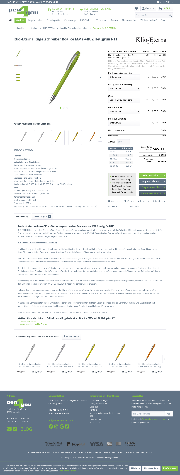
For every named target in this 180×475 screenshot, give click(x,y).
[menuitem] (154, 15)
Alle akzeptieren (151, 468)
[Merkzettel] (136, 8)
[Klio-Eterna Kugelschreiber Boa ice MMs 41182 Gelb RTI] (58, 137)
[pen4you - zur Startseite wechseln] (23, 11)
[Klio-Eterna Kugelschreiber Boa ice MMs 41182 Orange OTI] (92, 137)
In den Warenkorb (151, 175)
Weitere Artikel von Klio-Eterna (33, 324)
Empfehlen (160, 201)
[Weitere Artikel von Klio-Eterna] (151, 42)
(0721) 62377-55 (58, 410)
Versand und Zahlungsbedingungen (105, 413)
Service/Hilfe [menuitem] (165, 2)
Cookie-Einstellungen (99, 400)
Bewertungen (42, 216)
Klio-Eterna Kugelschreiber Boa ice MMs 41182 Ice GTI (30, 365)
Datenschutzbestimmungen (154, 419)
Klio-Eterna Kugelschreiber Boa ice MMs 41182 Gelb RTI (90, 365)
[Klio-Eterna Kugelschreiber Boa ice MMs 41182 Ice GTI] (23, 137)
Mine (110, 96)
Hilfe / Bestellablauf (99, 404)
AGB (92, 416)
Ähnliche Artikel (71, 336)
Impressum (95, 422)
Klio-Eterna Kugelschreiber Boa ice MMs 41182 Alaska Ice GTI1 (60, 365)
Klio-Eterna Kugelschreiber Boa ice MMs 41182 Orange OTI (150, 365)
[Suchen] (170, 15)
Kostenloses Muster (151, 193)
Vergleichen (116, 201)
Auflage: (112, 142)
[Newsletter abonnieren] (169, 413)
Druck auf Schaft (116, 107)
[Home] (10, 20)
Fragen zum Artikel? (29, 322)
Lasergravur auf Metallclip (120, 84)
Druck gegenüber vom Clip (120, 73)
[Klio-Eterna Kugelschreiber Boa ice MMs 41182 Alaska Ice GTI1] (41, 137)
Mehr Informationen (67, 471)
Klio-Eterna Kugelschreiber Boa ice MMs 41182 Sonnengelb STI (120, 365)
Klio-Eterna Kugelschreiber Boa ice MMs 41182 (37, 336)
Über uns (94, 407)
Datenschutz (95, 419)
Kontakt (93, 410)
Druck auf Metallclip (117, 119)
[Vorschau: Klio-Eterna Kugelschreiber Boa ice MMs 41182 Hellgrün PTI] (18, 53)
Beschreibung (22, 216)
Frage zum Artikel (151, 187)
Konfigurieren (169, 468)
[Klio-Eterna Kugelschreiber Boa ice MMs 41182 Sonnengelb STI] (75, 137)
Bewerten (144, 201)
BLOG (26, 429)
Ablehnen (135, 468)
